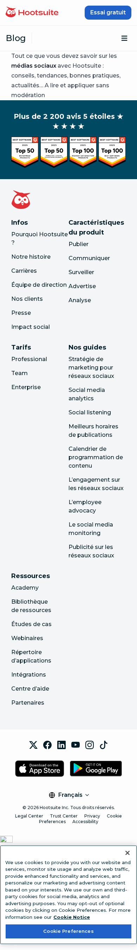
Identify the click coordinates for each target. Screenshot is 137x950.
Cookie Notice (71, 917)
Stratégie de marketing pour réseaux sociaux (91, 367)
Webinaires (27, 638)
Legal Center (29, 816)
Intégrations (28, 674)
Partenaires (27, 702)
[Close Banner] (127, 853)
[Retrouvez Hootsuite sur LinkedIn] (61, 745)
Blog (16, 38)
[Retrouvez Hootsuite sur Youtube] (75, 745)
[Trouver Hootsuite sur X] (33, 745)
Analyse (79, 300)
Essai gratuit (108, 12)
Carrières (24, 270)
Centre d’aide (30, 688)
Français (70, 795)
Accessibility (85, 821)
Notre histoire (31, 256)
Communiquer (89, 258)
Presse (21, 313)
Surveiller (81, 272)
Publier (78, 244)
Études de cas (31, 624)
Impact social (30, 327)
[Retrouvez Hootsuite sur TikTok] (103, 745)
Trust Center (64, 816)
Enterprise (26, 387)
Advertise (82, 286)
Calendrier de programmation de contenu (95, 457)
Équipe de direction (39, 284)
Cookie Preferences (68, 931)
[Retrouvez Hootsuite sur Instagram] (89, 745)
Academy (25, 587)
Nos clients (27, 299)
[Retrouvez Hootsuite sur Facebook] (47, 745)
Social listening (89, 412)
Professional (29, 359)
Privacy (92, 816)
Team (19, 373)
